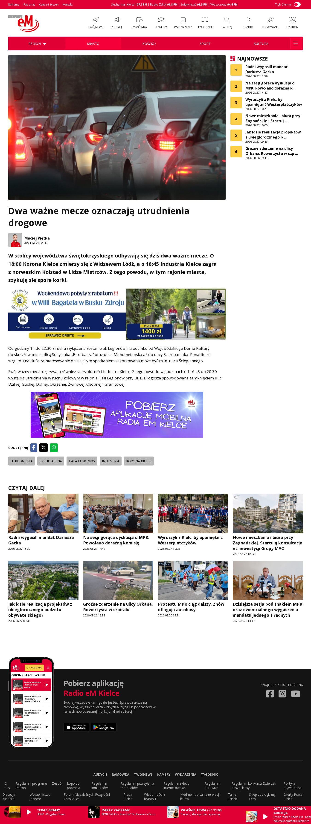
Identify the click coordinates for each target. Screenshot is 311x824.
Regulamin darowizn (212, 785)
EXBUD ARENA (51, 461)
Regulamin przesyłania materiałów (137, 785)
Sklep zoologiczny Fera (262, 796)
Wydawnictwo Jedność (40, 796)
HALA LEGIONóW (82, 461)
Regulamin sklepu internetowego (176, 785)
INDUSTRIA (110, 461)
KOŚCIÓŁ (149, 43)
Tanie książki (233, 796)
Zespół (57, 783)
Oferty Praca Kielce (293, 796)
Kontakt (68, 4)
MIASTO (93, 43)
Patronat (29, 4)
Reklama (13, 4)
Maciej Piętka (37, 238)
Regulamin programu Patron (31, 785)
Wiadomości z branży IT (154, 796)
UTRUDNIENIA (22, 461)
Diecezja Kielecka (8, 796)
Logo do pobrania (73, 785)
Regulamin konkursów (99, 785)
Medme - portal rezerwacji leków (200, 796)
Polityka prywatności (293, 785)
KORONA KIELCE (138, 461)
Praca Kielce (128, 796)
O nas (7, 785)
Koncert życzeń (48, 4)
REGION (35, 43)
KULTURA (261, 43)
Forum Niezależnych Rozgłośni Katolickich (87, 796)
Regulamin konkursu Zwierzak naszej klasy (254, 785)
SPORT (205, 43)
